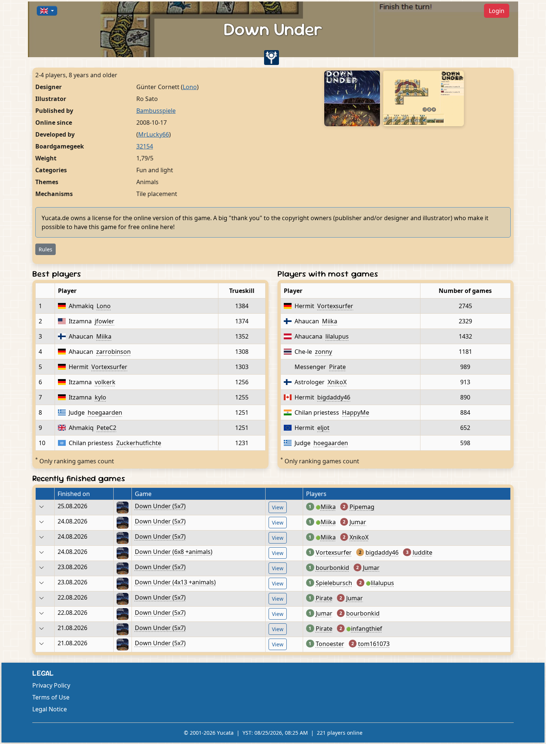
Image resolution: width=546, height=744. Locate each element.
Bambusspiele (156, 111)
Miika (103, 336)
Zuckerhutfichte (138, 443)
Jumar (358, 522)
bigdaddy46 (333, 397)
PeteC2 (106, 428)
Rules (45, 249)
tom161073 (374, 644)
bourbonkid (332, 568)
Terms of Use (50, 697)
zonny (323, 351)
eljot (323, 428)
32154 (144, 146)
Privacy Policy (51, 685)
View (277, 507)
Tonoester (330, 644)
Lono (190, 87)
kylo (100, 397)
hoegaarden (105, 412)
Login (496, 11)
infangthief (366, 628)
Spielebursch (334, 583)
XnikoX (337, 382)
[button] (47, 10)
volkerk (105, 382)
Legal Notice (49, 709)
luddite (422, 552)
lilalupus (337, 336)
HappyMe (355, 412)
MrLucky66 (153, 134)
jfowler (104, 321)
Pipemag (362, 507)
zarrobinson (113, 351)
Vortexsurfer (109, 367)
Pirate (337, 367)
